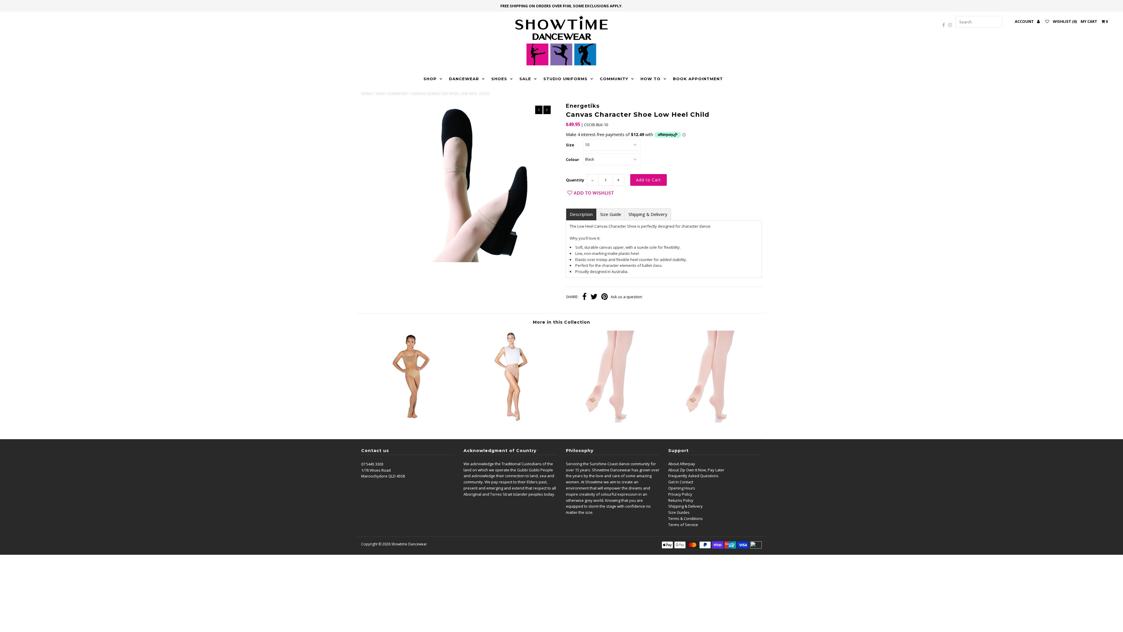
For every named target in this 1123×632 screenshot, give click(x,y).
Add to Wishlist (594, 193)
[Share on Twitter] (593, 297)
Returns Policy (680, 500)
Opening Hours (681, 488)
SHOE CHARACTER (392, 93)
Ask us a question (626, 296)
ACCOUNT (1025, 21)
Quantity (575, 180)
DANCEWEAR (464, 78)
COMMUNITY (614, 78)
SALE (525, 78)
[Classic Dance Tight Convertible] (712, 421)
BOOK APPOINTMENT (698, 78)
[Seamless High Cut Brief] (511, 421)
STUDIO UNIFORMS (565, 78)
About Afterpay (681, 463)
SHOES (499, 78)
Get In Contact (680, 482)
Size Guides (679, 512)
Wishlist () (1065, 21)
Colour (572, 159)
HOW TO (650, 78)
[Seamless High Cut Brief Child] (411, 421)
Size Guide (610, 214)
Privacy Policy (680, 494)
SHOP (430, 78)
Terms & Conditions (685, 518)
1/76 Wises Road (376, 470)
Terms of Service (683, 524)
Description (581, 214)
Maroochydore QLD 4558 (383, 476)
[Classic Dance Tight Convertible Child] (611, 421)
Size (570, 144)
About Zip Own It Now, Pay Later (696, 470)
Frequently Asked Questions (693, 475)
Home (366, 93)
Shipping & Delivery (647, 214)
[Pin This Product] (604, 297)
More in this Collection (561, 322)
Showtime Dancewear (409, 544)
